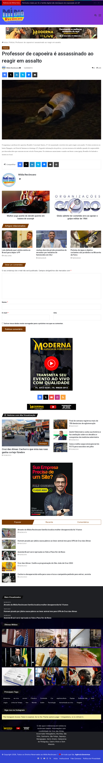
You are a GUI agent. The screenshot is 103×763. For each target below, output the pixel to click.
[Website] (19, 178)
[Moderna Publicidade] (51, 33)
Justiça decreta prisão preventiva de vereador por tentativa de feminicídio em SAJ (51, 252)
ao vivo (16, 698)
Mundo (34, 702)
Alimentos (6, 698)
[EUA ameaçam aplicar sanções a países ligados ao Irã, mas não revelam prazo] (51, 676)
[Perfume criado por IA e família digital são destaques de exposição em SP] (51, 638)
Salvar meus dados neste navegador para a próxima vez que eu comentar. (33, 323)
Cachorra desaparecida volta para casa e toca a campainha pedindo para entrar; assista (54, 574)
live (27, 702)
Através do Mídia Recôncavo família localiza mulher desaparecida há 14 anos (50, 530)
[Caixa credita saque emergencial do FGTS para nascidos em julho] (60, 447)
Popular (17, 522)
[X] (10, 74)
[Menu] (100, 16)
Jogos (5, 702)
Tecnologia (52, 702)
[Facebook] (4, 74)
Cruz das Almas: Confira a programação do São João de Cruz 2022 (45, 563)
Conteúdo (43, 698)
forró (92, 698)
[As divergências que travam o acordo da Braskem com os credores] (85, 638)
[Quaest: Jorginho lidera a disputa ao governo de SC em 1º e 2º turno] (18, 657)
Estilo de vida (82, 698)
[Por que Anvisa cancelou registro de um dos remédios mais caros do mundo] (18, 676)
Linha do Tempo (16, 702)
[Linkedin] (16, 74)
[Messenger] (28, 74)
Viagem (79, 702)
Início (5, 42)
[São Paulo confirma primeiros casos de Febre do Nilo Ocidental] (85, 657)
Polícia (11, 42)
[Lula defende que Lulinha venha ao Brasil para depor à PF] (17, 239)
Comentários (83, 522)
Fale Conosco (76, 758)
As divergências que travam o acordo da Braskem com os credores (48, 3)
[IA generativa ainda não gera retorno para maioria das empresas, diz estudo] (85, 676)
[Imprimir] (56, 164)
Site (55, 313)
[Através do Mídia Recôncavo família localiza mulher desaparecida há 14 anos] (9, 533)
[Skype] (22, 74)
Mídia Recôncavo (12, 68)
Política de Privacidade (91, 758)
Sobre (42, 702)
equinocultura (61, 698)
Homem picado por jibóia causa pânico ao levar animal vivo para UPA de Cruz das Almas (54, 541)
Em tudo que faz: (75, 754)
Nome (5, 302)
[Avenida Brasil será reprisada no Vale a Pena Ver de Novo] (9, 555)
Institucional (64, 758)
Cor (52, 698)
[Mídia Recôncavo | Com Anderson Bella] (13, 15)
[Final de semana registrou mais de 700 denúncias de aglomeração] (60, 424)
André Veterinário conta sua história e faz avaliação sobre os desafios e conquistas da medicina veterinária (85, 434)
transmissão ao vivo (66, 702)
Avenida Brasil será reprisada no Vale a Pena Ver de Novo (41, 552)
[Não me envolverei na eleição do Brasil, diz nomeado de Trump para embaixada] (18, 638)
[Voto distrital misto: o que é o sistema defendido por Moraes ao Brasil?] (51, 657)
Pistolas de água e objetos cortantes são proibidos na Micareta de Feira (86, 252)
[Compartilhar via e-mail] (34, 74)
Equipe (72, 698)
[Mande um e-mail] (20, 68)
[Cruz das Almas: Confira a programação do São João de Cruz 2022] (9, 566)
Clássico (34, 698)
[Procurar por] (95, 16)
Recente (49, 522)
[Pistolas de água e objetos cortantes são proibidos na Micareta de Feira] (86, 239)
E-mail (5, 313)
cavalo (24, 698)
